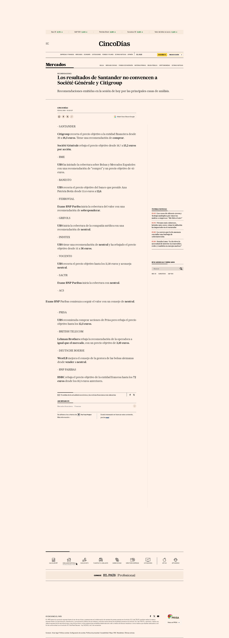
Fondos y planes (107, 54)
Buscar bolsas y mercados (163, 262)
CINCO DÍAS (62, 108)
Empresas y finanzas (67, 54)
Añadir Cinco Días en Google (126, 117)
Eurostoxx (162, 274)
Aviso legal (55, 633)
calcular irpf (53, 563)
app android (175, 563)
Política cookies (64, 633)
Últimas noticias (120, 54)
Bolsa (102, 65)
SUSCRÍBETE (162, 55)
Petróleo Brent (104, 32)
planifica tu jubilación (101, 563)
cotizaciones (148, 563)
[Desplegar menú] (47, 43)
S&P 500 (77, 32)
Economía (87, 54)
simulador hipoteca (69, 563)
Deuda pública (152, 65)
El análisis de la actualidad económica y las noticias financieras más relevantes (88, 395)
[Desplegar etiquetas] (134, 406)
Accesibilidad (104, 633)
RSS (115, 633)
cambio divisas (116, 563)
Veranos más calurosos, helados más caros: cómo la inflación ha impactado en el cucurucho (167, 225)
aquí (107, 417)
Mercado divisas (111, 65)
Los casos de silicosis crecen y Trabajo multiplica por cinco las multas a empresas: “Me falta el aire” (167, 215)
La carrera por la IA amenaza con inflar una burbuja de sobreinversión (166, 234)
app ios (164, 563)
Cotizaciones (96, 54)
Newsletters (120, 633)
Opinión (130, 54)
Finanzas (78, 406)
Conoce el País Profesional (114, 575)
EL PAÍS (138, 53)
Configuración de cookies (78, 633)
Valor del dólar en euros (163, 32)
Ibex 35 (53, 32)
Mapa (111, 633)
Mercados (78, 54)
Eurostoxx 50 (132, 32)
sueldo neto (84, 563)
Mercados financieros (65, 406)
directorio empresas (132, 563)
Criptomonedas (164, 65)
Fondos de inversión (126, 65)
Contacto (48, 633)
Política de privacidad (93, 633)
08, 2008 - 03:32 (65, 110)
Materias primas (140, 65)
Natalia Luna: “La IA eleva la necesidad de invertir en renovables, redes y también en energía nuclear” (167, 243)
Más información (63, 417)
